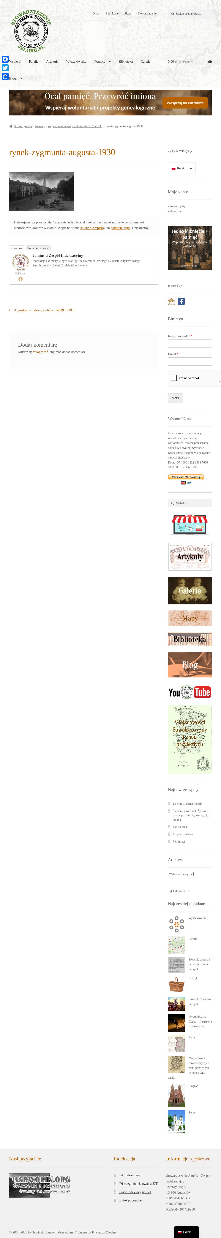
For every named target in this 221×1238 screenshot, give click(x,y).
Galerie (145, 61)
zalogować (40, 352)
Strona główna (23, 126)
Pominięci (179, 841)
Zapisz (175, 398)
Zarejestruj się (176, 206)
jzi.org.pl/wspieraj (92, 228)
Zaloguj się (175, 211)
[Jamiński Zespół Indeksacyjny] (20, 262)
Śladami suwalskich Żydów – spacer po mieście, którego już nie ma (191, 815)
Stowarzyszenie (147, 13)
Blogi (13, 78)
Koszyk (193, 978)
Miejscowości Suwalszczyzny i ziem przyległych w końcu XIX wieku (189, 1067)
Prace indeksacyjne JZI (135, 1192)
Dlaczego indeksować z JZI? (139, 1183)
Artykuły (52, 61)
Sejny (192, 1112)
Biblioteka (126, 61)
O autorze (17, 248)
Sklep (128, 13)
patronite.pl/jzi (120, 228)
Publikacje (112, 13)
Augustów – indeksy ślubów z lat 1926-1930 (75, 126)
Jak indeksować (130, 1175)
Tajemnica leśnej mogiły (187, 803)
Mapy (192, 1037)
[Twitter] (5, 68)
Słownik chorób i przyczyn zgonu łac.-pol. (199, 964)
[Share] (5, 76)
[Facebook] (20, 279)
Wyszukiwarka (76, 61)
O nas (96, 13)
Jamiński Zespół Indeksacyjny (58, 255)
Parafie (33, 61)
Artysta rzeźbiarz (183, 834)
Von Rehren (180, 827)
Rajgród (193, 1086)
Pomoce (99, 61)
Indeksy (40, 126)
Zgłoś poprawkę (130, 1200)
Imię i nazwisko (180, 336)
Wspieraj (15, 61)
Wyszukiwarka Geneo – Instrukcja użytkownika (200, 1021)
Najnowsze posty (38, 248)
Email (173, 354)
